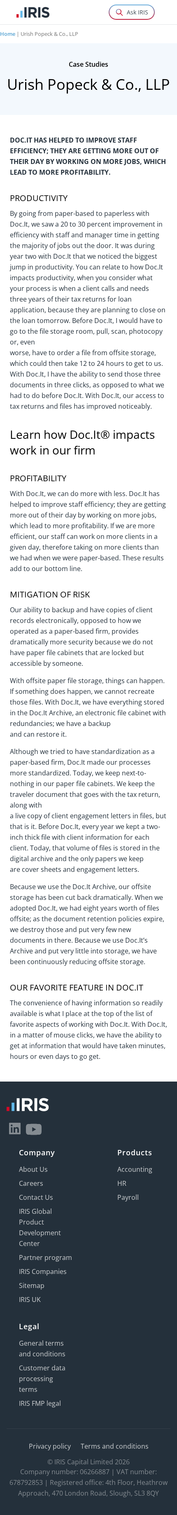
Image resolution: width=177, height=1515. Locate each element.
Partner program (45, 1257)
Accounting (134, 1169)
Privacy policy (50, 1446)
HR (121, 1183)
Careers (31, 1183)
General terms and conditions (42, 1348)
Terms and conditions (115, 1446)
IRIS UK (30, 1299)
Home (7, 33)
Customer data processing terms (42, 1378)
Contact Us (36, 1197)
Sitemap (31, 1285)
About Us (33, 1169)
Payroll (128, 1197)
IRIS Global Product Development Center (40, 1227)
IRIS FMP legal (40, 1403)
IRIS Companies (43, 1271)
